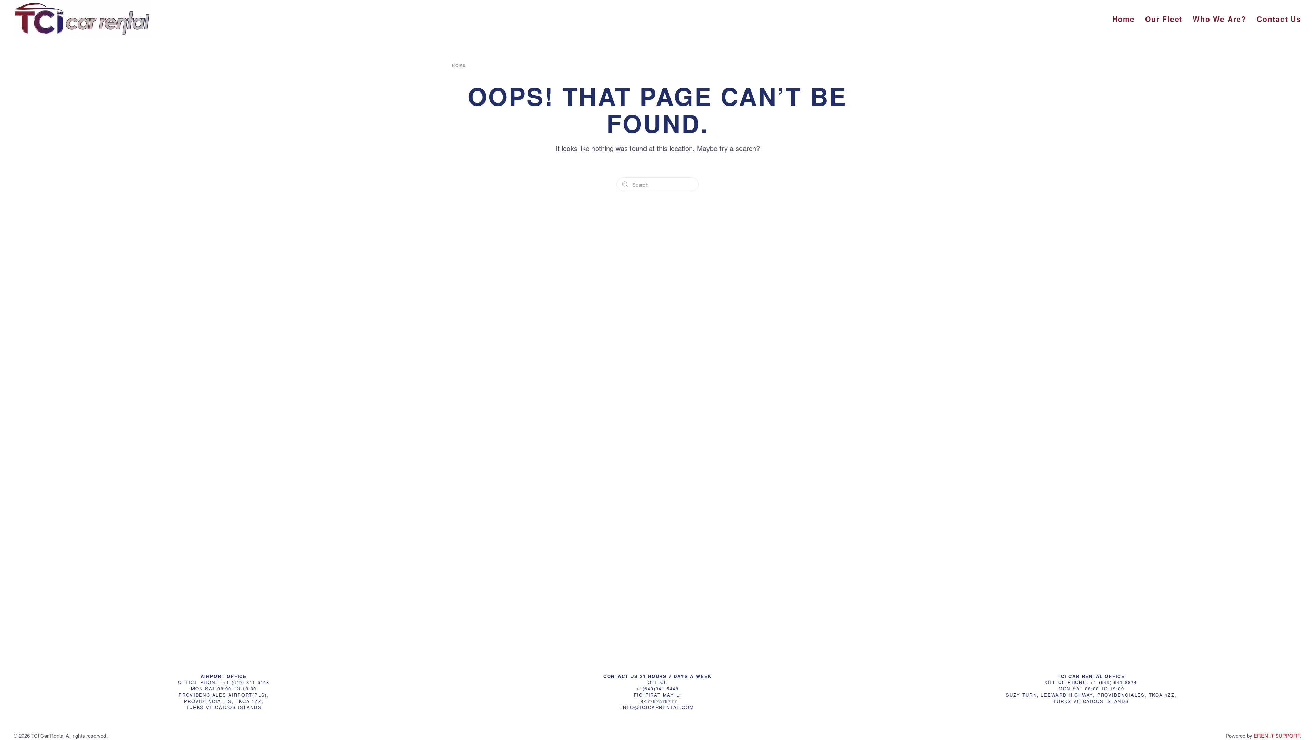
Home (1123, 19)
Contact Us (1279, 19)
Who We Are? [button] (1220, 19)
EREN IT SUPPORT (1277, 735)
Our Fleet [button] (1163, 19)
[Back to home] (82, 19)
